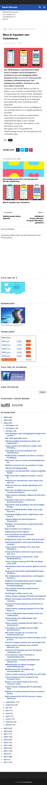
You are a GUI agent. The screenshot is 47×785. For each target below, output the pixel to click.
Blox (10, 29)
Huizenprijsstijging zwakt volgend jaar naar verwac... (24, 515)
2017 (6, 745)
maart (9, 719)
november (10, 428)
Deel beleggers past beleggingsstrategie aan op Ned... (25, 434)
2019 (6, 739)
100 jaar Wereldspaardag (16, 468)
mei (7, 713)
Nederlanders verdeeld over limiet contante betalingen (24, 456)
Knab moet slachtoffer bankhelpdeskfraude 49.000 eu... (24, 572)
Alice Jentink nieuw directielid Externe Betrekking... (21, 589)
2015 (6, 751)
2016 (6, 748)
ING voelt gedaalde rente (16, 438)
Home (5, 29)
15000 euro (6, 348)
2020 (6, 737)
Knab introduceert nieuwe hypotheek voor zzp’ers (23, 486)
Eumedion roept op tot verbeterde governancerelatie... (20, 501)
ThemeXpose (27, 782)
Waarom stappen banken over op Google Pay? (25, 642)
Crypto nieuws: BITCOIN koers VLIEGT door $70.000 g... (23, 447)
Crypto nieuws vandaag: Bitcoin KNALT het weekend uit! (23, 624)
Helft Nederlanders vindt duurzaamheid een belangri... (24, 543)
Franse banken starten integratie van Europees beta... (21, 678)
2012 (6, 759)
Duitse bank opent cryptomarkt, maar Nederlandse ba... (21, 558)
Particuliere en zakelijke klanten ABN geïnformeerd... (21, 629)
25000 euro (6, 352)
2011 (6, 762)
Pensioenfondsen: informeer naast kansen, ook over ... (24, 553)
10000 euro (6, 345)
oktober (9, 431)
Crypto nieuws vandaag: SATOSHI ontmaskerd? (25, 596)
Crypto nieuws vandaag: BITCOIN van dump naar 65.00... (24, 562)
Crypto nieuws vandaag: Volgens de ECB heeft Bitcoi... (25, 496)
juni (7, 710)
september (11, 702)
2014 (6, 754)
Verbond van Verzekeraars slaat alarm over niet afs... (24, 481)
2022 (6, 731)
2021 (6, 734)
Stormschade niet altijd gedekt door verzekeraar (21, 619)
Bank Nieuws (9, 7)
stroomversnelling (26, 78)
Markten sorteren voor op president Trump (24, 465)
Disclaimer (29, 359)
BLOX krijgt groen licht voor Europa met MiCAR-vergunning (20, 180)
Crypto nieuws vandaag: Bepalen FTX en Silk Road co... (24, 609)
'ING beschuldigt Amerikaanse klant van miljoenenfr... (22, 442)
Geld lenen (6, 338)
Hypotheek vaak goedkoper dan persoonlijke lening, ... (24, 506)
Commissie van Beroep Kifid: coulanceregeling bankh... (25, 472)
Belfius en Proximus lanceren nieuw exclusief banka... (24, 692)
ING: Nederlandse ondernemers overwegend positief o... (24, 577)
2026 (6, 417)
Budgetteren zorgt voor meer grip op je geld (24, 539)
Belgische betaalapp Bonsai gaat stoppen (23, 581)
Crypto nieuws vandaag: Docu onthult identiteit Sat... (21, 646)
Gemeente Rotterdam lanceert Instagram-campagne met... (24, 651)
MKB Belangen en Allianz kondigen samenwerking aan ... (20, 665)
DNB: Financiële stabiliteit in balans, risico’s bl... (24, 477)
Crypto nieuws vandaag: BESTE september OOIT (23, 688)
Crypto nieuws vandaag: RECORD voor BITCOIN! (25, 674)
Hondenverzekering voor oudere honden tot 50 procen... (25, 638)
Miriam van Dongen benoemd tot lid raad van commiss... (25, 600)
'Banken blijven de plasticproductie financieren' (20, 520)
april (8, 716)
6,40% (19, 352)
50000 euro (6, 356)
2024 (6, 423)
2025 (6, 420)
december (10, 425)
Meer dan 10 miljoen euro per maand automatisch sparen (21, 491)
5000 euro (6, 341)
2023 (6, 728)
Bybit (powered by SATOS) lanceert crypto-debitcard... (23, 697)
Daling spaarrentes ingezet (17, 532)
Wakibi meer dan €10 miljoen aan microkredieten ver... (19, 670)
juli (7, 707)
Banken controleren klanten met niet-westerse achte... (21, 683)
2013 (6, 756)
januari (9, 724)
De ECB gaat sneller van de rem (18, 593)
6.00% (19, 345)
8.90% (19, 341)
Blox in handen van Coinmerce (16, 202)
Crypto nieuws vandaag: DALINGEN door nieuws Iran (22, 661)
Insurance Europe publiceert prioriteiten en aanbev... (24, 605)
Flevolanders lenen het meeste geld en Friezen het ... (25, 567)
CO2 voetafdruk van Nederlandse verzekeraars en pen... (19, 535)
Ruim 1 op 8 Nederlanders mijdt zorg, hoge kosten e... (23, 510)
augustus (10, 705)
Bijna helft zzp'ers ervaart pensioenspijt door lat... (25, 461)
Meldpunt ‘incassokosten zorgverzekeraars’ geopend (24, 525)
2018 (6, 742)
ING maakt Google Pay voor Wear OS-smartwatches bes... (21, 634)
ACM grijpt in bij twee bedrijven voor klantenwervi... (21, 452)
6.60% (19, 348)
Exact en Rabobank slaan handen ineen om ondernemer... (24, 614)
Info (28, 341)
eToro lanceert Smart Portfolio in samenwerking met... (19, 656)
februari (9, 722)
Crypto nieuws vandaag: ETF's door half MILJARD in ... (22, 548)
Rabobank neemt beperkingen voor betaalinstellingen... (20, 584)
